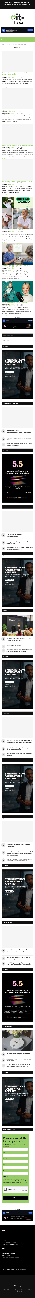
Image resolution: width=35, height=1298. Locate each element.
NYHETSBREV (8, 2)
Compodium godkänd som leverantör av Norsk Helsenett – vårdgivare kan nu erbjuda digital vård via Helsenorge (20, 853)
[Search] (33, 39)
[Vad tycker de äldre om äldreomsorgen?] (17, 521)
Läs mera (4, 87)
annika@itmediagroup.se (12, 1257)
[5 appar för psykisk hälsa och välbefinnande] (17, 98)
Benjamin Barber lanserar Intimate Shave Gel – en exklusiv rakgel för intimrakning (20, 650)
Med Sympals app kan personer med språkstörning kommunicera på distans (16, 73)
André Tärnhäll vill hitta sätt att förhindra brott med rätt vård (18, 951)
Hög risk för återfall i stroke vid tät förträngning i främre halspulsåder (19, 741)
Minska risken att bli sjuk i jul (15, 645)
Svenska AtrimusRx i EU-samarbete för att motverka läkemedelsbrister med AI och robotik (18, 1066)
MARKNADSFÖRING (10, 4)
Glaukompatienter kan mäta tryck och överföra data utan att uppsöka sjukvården (16, 266)
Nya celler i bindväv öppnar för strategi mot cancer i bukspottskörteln (19, 748)
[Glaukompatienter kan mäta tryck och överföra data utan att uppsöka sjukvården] (17, 254)
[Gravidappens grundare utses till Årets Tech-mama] (17, 218)
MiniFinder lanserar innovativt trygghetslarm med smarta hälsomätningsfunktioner (19, 859)
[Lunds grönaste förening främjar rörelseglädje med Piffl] (17, 170)
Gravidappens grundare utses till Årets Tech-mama (16, 230)
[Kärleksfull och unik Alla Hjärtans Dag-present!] (17, 291)
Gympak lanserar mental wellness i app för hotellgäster (17, 145)
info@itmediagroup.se (12, 1244)
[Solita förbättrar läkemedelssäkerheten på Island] (17, 417)
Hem (3, 44)
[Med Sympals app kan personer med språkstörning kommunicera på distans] (17, 61)
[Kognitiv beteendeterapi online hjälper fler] (17, 831)
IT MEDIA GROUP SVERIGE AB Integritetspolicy (14, 1269)
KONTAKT (17, 2)
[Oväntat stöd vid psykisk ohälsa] (17, 1040)
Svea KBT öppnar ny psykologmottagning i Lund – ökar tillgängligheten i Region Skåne (19, 963)
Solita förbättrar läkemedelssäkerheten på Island (19, 432)
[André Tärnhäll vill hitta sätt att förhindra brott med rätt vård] (17, 937)
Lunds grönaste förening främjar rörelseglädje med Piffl (17, 181)
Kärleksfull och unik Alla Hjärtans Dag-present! (15, 302)
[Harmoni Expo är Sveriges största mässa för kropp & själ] (17, 625)
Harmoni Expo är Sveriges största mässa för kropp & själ (19, 639)
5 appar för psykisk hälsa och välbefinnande (14, 110)
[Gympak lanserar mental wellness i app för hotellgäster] (17, 134)
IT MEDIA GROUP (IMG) (24, 4)
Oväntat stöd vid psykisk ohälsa (18, 1054)
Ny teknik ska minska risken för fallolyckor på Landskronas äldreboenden (20, 548)
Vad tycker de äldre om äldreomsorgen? (15, 535)
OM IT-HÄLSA (25, 2)
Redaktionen (12, 76)
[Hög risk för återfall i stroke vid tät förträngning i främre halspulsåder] (17, 727)
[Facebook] (13, 7)
